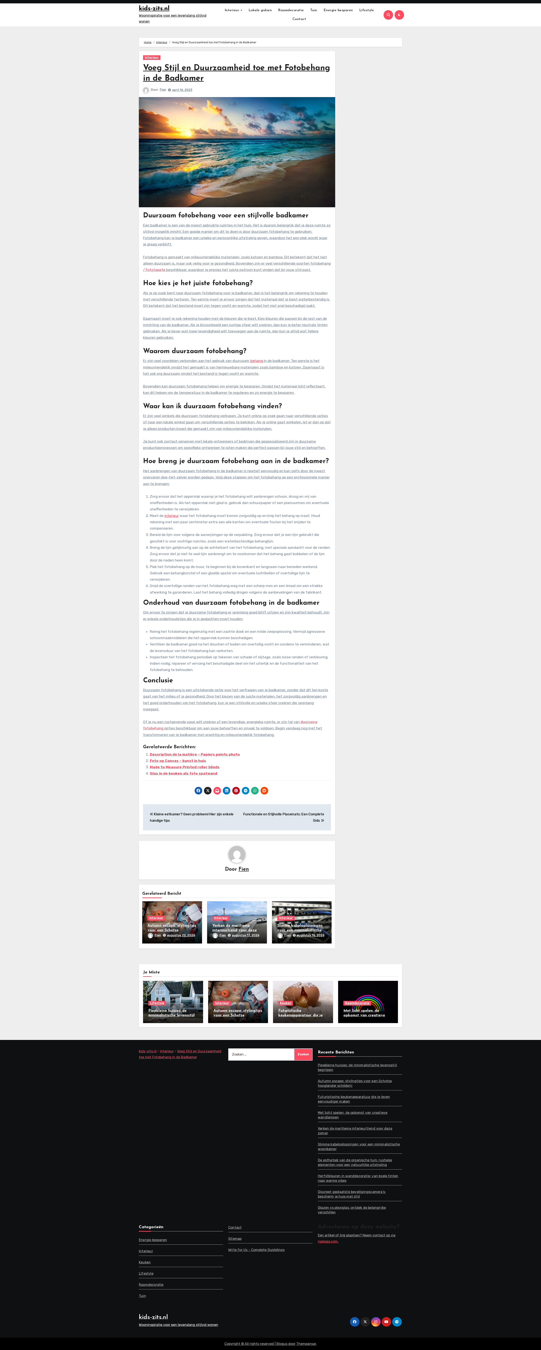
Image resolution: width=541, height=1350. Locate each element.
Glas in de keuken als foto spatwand (183, 773)
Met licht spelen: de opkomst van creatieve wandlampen (364, 1015)
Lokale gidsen (260, 10)
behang (256, 361)
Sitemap (235, 1239)
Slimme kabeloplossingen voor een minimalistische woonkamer (299, 930)
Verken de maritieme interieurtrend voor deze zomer (234, 930)
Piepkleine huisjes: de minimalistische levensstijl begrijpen (171, 1015)
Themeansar (306, 1344)
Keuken (285, 1003)
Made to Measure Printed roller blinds (185, 767)
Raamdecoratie (291, 10)
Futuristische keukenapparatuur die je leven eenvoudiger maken (301, 1015)
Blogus (281, 1344)
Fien (163, 90)
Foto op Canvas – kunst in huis (178, 761)
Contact (299, 19)
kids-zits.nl (154, 8)
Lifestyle (366, 10)
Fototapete (155, 270)
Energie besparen (338, 10)
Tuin (313, 10)
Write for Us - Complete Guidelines (256, 1250)
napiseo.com (328, 1241)
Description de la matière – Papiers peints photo (195, 754)
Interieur (232, 10)
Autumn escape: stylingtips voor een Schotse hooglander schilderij (172, 930)
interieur (171, 516)
